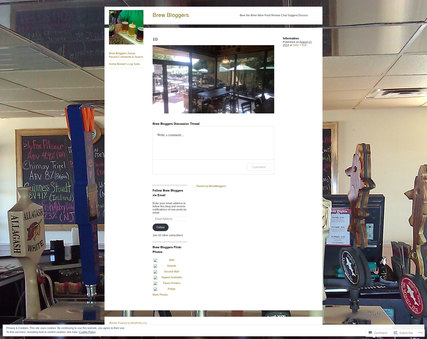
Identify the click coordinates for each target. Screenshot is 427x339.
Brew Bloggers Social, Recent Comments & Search (126, 55)
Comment (259, 167)
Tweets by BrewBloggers (211, 186)
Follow (161, 227)
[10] (213, 79)
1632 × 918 (299, 45)
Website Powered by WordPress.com (128, 323)
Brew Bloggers (171, 14)
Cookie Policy (87, 332)
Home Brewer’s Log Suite (124, 64)
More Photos (160, 294)
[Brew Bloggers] (126, 43)
